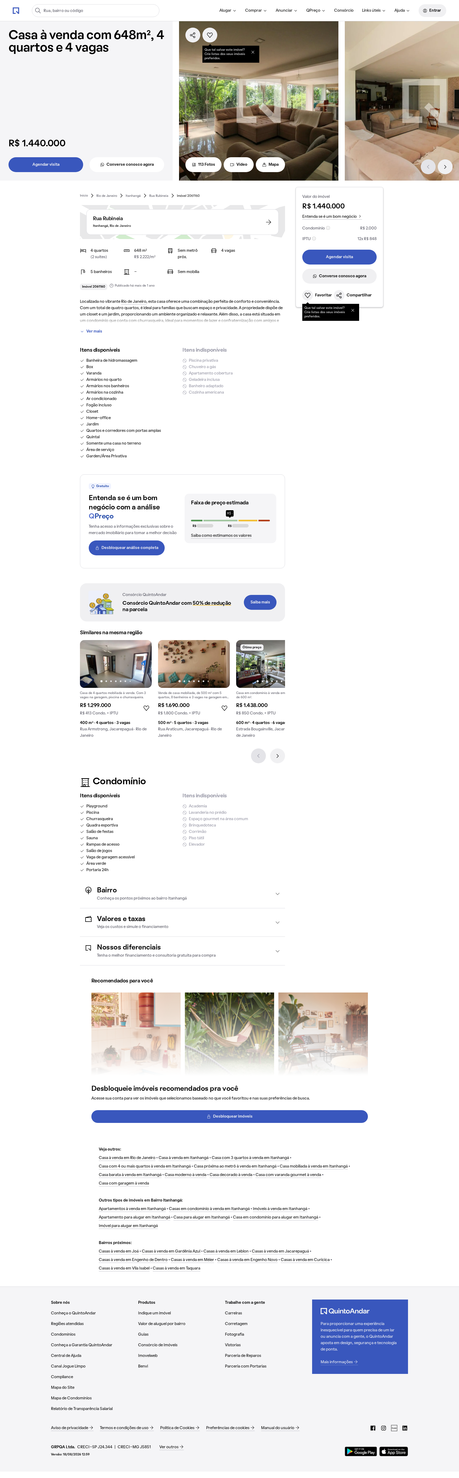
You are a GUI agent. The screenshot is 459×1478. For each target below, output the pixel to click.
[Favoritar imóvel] (209, 35)
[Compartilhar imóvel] (192, 35)
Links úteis (371, 10)
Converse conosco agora (130, 165)
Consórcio (344, 10)
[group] (116, 691)
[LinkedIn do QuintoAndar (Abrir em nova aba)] (405, 1428)
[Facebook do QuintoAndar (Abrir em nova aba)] (373, 1428)
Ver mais (94, 331)
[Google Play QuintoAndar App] (361, 1451)
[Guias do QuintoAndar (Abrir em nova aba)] (394, 1428)
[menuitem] (228, 10)
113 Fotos (206, 165)
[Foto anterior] (89, 664)
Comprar (253, 10)
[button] (182, 894)
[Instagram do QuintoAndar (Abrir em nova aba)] (383, 1428)
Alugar (225, 10)
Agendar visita (46, 165)
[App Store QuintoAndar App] (393, 1451)
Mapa (274, 165)
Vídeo (241, 165)
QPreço (313, 10)
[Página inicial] (16, 10)
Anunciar (284, 10)
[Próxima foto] (142, 664)
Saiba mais (260, 602)
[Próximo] (445, 166)
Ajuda (399, 10)
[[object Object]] (253, 52)
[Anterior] (428, 166)
